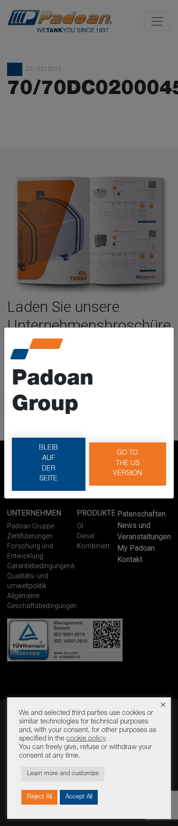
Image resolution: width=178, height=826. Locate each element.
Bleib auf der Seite (48, 463)
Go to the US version (127, 463)
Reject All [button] (39, 797)
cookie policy (86, 739)
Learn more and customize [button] (63, 774)
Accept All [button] (79, 797)
